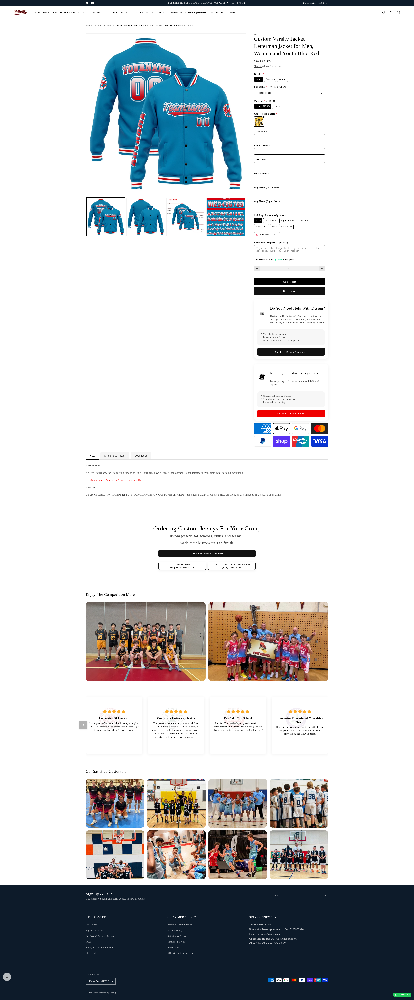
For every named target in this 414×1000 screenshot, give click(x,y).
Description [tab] (140, 455)
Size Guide (91, 953)
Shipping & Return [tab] (114, 455)
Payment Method (94, 930)
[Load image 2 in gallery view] (145, 217)
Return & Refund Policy (179, 925)
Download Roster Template (207, 553)
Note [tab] (92, 455)
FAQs (88, 942)
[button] (45, 12)
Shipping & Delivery (177, 936)
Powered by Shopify (108, 993)
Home (89, 25)
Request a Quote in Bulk (291, 413)
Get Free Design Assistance (291, 352)
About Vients (173, 947)
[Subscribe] (324, 895)
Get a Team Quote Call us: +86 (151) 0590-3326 (232, 566)
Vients (95, 993)
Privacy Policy (174, 930)
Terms (241, 3)
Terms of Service (176, 942)
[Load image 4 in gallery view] (225, 217)
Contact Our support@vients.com (182, 566)
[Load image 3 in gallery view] (185, 217)
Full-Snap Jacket (103, 25)
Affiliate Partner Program (180, 953)
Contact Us (91, 925)
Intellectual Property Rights (100, 936)
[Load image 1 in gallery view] (106, 217)
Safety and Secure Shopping (100, 947)
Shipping (258, 66)
